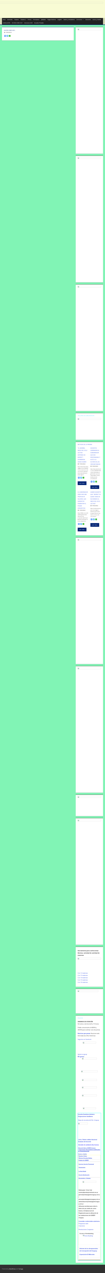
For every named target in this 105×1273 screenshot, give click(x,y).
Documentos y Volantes (85, 1178)
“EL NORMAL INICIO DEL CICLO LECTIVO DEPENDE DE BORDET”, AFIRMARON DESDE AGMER (82, 455)
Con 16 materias (83, 982)
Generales (10, 19)
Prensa (29, 19)
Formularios (36, 19)
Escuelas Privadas (39, 23)
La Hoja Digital (82, 1171)
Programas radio (83, 1223)
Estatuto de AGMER (84, 1160)
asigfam (60, 19)
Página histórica (51, 19)
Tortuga (20, 1269)
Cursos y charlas (82, 1154)
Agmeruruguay (82, 1054)
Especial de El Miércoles (87, 1254)
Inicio (4, 19)
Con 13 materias (83, 975)
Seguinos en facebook (84, 1039)
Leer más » (82, 483)
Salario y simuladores (69, 19)
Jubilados (43, 19)
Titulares (16, 19)
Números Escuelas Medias (85, 1158)
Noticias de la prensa (85, 444)
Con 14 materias (83, 978)
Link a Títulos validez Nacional (87, 1139)
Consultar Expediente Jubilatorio (86, 1114)
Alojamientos (82, 1167)
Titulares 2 (23, 19)
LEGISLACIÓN (6, 23)
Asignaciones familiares (85, 1116)
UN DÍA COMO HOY (17, 23)
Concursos (79, 19)
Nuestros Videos (83, 1156)
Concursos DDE (28, 23)
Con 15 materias (83, 980)
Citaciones (88, 19)
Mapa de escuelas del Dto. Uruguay (88, 1120)
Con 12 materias (83, 973)
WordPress (12, 1269)
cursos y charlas (96, 19)
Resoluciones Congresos (86, 1229)
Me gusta (81, 1056)
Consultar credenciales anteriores (89, 1221)
